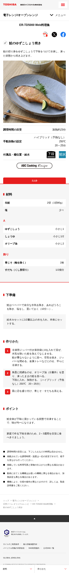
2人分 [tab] (34, 180)
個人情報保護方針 (30, 544)
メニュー (60, 15)
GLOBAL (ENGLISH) (11, 558)
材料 (5, 569)
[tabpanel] (34, 233)
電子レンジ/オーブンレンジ (24, 501)
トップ (6, 501)
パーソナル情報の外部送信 (13, 548)
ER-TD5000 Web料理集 (42, 504)
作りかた (42, 569)
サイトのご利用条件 (11, 544)
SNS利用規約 (33, 548)
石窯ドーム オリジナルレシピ (16, 504)
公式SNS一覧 (48, 548)
